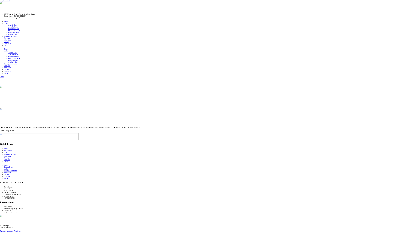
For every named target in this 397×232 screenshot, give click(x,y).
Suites (6, 23)
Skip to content (5, 1)
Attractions (7, 40)
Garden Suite (12, 34)
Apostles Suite (13, 27)
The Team (7, 44)
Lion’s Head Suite (14, 31)
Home (6, 21)
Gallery (6, 42)
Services (7, 38)
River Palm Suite (13, 29)
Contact (6, 45)
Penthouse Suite (13, 32)
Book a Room (8, 150)
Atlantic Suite (12, 25)
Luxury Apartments (10, 36)
